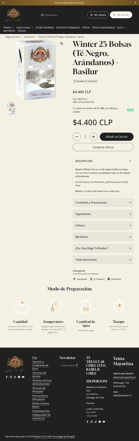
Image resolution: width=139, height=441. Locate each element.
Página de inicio (12, 36)
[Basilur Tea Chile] (13, 15)
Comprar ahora (103, 147)
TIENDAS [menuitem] (21, 30)
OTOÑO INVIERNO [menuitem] (45, 27)
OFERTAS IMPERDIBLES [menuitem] (103, 27)
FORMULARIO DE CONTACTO (41, 416)
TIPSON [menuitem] (86, 27)
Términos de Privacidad (39, 389)
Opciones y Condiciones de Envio (40, 365)
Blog (34, 357)
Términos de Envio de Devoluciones (42, 382)
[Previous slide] (3, 3)
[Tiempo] (118, 306)
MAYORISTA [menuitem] (9, 30)
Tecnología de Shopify (63, 436)
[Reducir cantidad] (77, 137)
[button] (103, 161)
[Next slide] (136, 3)
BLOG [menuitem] (120, 27)
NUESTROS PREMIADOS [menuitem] (68, 27)
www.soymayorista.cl (124, 377)
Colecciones (29, 36)
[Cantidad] (20, 306)
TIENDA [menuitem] (7, 27)
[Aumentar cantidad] (93, 137)
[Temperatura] (53, 306)
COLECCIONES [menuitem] (23, 27)
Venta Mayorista (40, 410)
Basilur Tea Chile (42, 436)
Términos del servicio (39, 374)
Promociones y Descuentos (40, 397)
